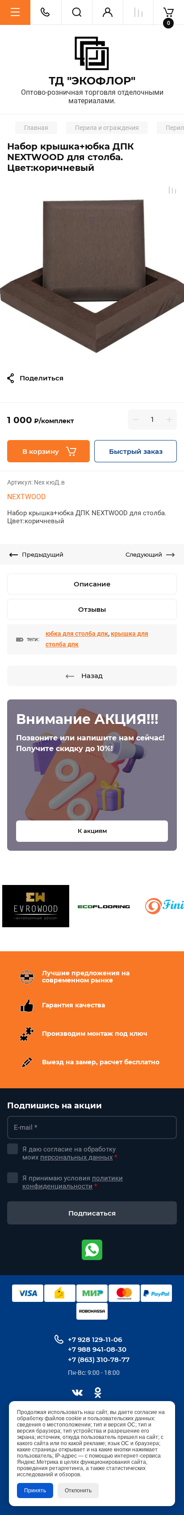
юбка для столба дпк (77, 633)
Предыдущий (42, 554)
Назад (92, 675)
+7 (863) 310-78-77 (99, 1359)
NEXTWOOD (26, 497)
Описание (92, 584)
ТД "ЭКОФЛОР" (92, 81)
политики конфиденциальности (72, 1182)
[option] (92, 270)
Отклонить (78, 1490)
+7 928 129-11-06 (95, 1339)
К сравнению (172, 190)
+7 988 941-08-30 (97, 1349)
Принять (35, 1490)
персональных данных (76, 1157)
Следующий (143, 554)
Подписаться (92, 1213)
